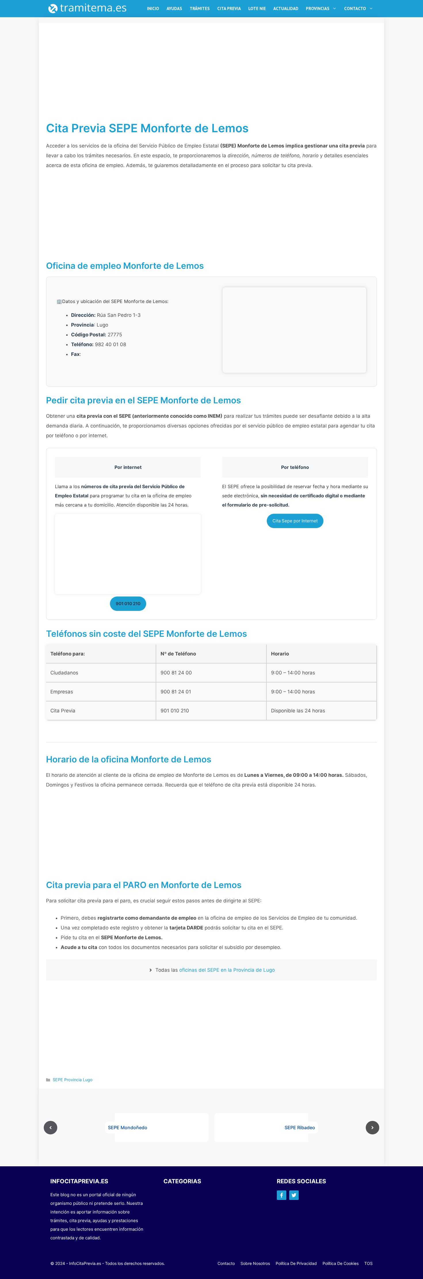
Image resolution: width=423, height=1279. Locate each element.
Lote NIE (257, 8)
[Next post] (372, 1127)
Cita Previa (229, 8)
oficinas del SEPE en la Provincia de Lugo (227, 970)
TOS (368, 1263)
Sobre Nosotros (255, 1263)
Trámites (200, 8)
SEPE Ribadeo (300, 1127)
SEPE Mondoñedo (127, 1127)
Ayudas (174, 8)
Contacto (355, 8)
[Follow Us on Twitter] (294, 1195)
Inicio (153, 8)
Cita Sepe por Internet (295, 521)
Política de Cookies (341, 1263)
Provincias (317, 8)
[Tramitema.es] (90, 8)
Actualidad (285, 8)
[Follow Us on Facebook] (281, 1195)
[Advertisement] (211, 79)
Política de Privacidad (296, 1263)
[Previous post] (50, 1127)
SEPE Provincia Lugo (73, 1079)
